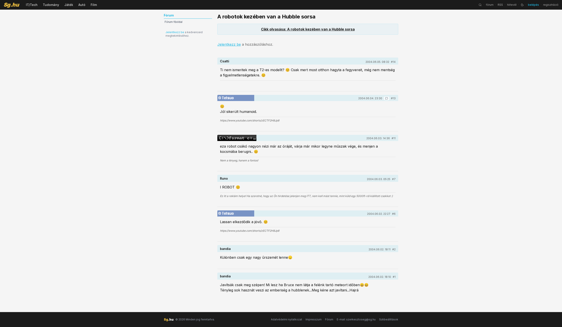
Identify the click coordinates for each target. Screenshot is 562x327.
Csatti (224, 61)
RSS (500, 4)
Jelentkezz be (175, 32)
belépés (533, 4)
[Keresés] (480, 4)
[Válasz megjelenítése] (386, 98)
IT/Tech (32, 5)
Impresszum (314, 319)
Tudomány (51, 5)
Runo (224, 178)
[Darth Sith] (236, 138)
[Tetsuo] (235, 98)
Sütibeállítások (388, 319)
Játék (68, 5)
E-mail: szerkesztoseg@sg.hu (356, 319)
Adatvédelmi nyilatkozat (286, 319)
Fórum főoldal (173, 21)
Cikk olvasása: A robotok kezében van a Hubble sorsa (308, 29)
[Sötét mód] (522, 4)
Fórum (329, 319)
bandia (225, 249)
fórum (490, 4)
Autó (81, 5)
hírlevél (512, 4)
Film (94, 5)
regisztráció (550, 4)
